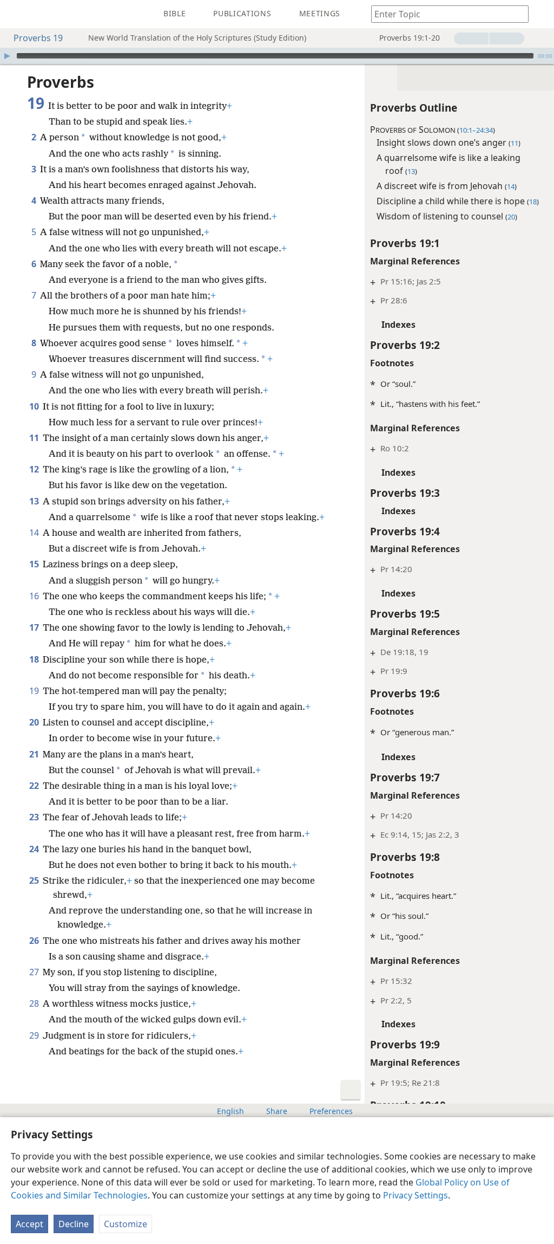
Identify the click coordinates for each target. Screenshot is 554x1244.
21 (35, 754)
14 (35, 533)
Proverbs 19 (38, 38)
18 (35, 659)
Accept (29, 1224)
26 (35, 941)
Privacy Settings (415, 1195)
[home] (16, 14)
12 (35, 469)
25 (35, 880)
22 (35, 786)
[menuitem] (16, 14)
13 (35, 501)
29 (35, 1035)
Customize (125, 1224)
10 (35, 406)
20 (35, 722)
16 (35, 596)
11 (35, 438)
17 (35, 627)
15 (35, 564)
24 (35, 849)
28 (35, 1003)
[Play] (7, 55)
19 (35, 691)
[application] (277, 56)
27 (35, 972)
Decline (73, 1224)
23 (35, 817)
